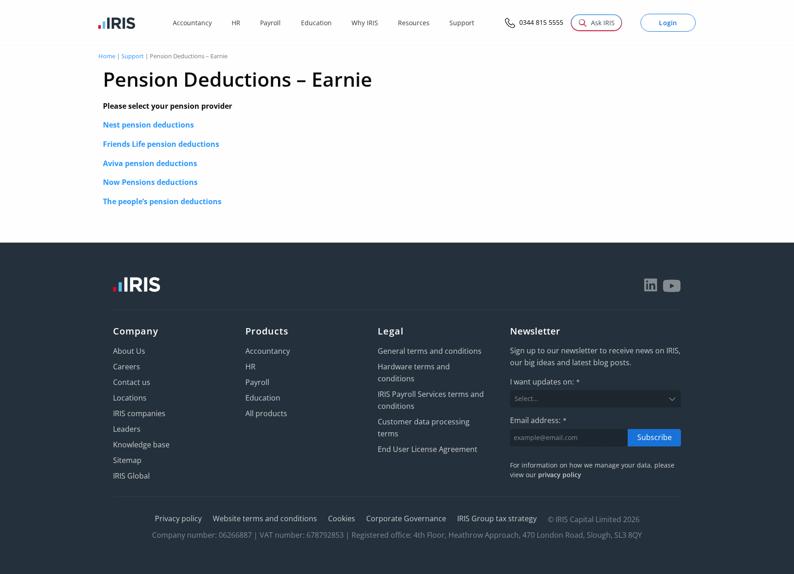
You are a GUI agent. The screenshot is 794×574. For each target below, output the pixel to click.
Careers (126, 367)
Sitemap (127, 460)
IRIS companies (139, 413)
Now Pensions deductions (150, 182)
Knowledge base (141, 445)
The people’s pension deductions (162, 201)
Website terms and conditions (265, 518)
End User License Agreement (427, 449)
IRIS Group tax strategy (497, 518)
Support (132, 56)
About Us (129, 351)
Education (262, 398)
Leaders (127, 429)
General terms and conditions (430, 351)
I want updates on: (545, 382)
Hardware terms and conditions (414, 373)
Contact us (131, 382)
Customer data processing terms (424, 428)
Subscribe (654, 437)
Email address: (538, 420)
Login (668, 22)
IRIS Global (131, 476)
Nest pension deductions (148, 125)
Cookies (341, 518)
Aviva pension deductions (150, 163)
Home (106, 56)
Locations (130, 398)
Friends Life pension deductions (161, 144)
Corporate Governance (406, 518)
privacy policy (559, 474)
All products (266, 413)
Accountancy (267, 351)
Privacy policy (178, 518)
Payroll (257, 382)
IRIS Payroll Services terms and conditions (431, 400)
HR (250, 367)
